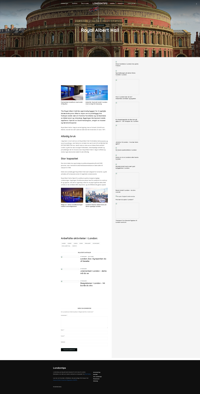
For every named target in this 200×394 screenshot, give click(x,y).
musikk (81, 243)
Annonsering (96, 372)
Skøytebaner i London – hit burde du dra (92, 284)
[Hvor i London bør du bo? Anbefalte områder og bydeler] (127, 87)
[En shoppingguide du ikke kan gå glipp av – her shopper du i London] (127, 110)
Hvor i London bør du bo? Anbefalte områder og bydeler (126, 97)
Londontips (100, 3)
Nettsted (63, 342)
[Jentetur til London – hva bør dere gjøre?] (127, 132)
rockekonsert (96, 243)
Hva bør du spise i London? (124, 199)
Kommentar (64, 315)
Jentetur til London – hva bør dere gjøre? (127, 143)
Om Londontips (97, 376)
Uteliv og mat (131, 3)
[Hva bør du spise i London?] (127, 196)
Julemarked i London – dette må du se (93, 272)
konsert (70, 243)
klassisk (64, 243)
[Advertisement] (84, 72)
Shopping (74, 3)
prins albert (88, 243)
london (75, 243)
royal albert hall (66, 246)
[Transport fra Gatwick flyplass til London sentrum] (127, 210)
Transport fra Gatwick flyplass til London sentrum (126, 221)
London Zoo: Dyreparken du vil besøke (93, 260)
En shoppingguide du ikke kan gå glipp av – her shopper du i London (127, 120)
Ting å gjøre (85, 3)
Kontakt (95, 374)
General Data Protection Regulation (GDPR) (65, 380)
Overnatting (64, 3)
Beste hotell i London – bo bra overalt (125, 191)
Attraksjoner (100, 25)
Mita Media (88, 374)
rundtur (74, 246)
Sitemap (95, 381)
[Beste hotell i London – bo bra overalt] (127, 180)
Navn (62, 330)
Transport (121, 3)
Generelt (112, 3)
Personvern (96, 379)
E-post (63, 336)
